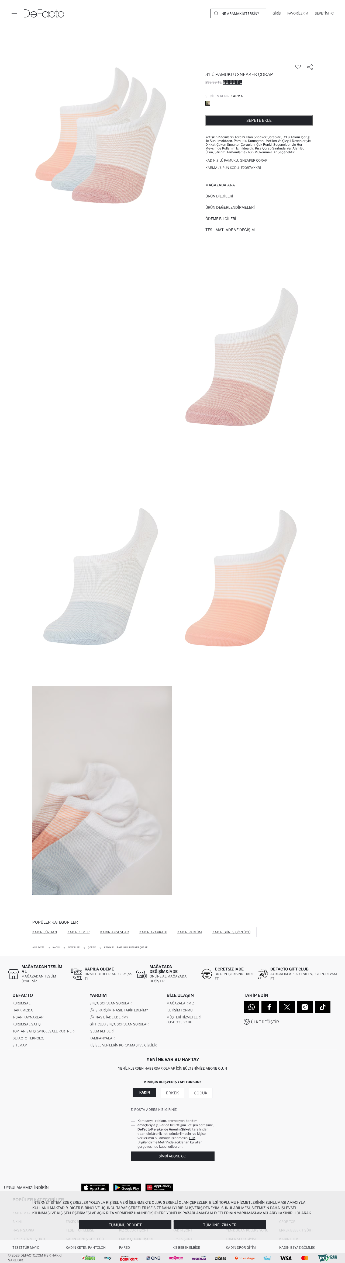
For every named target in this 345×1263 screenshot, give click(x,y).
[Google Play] (127, 1187)
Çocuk (201, 1093)
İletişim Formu (179, 1010)
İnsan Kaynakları (28, 1017)
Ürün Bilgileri (219, 196)
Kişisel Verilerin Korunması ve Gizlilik (123, 1045)
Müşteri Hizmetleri (184, 1017)
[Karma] (207, 103)
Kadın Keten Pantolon (86, 1247)
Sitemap (19, 1045)
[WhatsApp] (251, 1007)
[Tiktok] (322, 1007)
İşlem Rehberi (101, 1031)
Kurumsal (21, 1003)
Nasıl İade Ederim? (111, 1017)
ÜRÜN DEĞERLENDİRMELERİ (230, 207)
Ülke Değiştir (265, 1022)
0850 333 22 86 (179, 1022)
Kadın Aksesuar (114, 932)
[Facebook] (269, 1007)
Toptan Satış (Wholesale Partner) (43, 1031)
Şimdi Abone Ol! (172, 1156)
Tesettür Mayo (25, 1247)
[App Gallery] (159, 1187)
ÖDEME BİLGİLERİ (220, 219)
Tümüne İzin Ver (220, 1225)
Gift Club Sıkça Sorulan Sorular (119, 1024)
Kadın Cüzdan (44, 932)
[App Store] (95, 1187)
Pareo (124, 1247)
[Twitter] (287, 1007)
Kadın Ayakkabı (153, 932)
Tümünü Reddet (125, 1225)
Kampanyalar (102, 1038)
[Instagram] (305, 1007)
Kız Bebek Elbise (186, 1247)
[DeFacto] (44, 13)
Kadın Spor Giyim (241, 1247)
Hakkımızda (22, 1010)
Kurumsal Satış (26, 1024)
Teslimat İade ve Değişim (230, 230)
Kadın (144, 1092)
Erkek (172, 1093)
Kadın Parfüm (189, 932)
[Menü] (14, 13)
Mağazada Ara (220, 185)
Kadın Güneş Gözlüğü (231, 932)
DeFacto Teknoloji (28, 1038)
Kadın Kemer (78, 932)
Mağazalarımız (180, 1003)
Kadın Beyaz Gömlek (297, 1247)
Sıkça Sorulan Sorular (110, 1003)
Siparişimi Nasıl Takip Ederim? (121, 1010)
